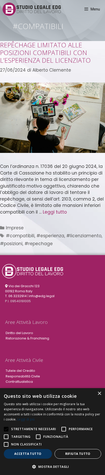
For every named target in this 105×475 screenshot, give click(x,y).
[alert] (52, 431)
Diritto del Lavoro (19, 333)
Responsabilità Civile (23, 376)
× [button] (99, 393)
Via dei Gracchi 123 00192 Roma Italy (22, 289)
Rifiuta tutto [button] (77, 454)
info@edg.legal (42, 296)
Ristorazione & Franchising (27, 338)
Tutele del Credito (20, 370)
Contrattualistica (19, 381)
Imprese (15, 228)
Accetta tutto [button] (27, 454)
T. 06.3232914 (16, 296)
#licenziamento (83, 236)
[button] (52, 466)
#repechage (38, 244)
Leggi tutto (55, 212)
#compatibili (20, 236)
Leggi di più (26, 419)
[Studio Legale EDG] (32, 9)
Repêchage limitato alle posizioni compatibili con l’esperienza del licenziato (45, 52)
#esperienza (50, 236)
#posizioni (11, 244)
